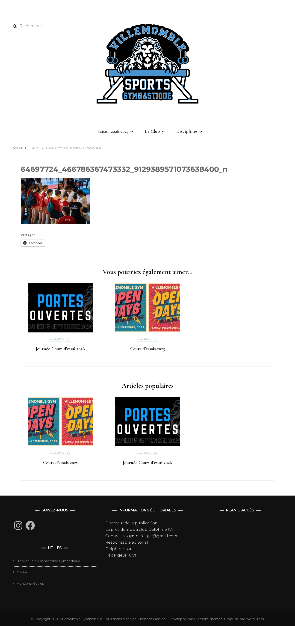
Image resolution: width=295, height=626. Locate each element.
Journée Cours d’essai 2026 (60, 349)
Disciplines (187, 131)
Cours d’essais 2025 (147, 349)
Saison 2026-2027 (113, 131)
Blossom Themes (207, 619)
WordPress (255, 619)
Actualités (60, 338)
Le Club (152, 131)
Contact (22, 572)
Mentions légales (30, 583)
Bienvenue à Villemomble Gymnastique (48, 561)
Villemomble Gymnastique (81, 619)
